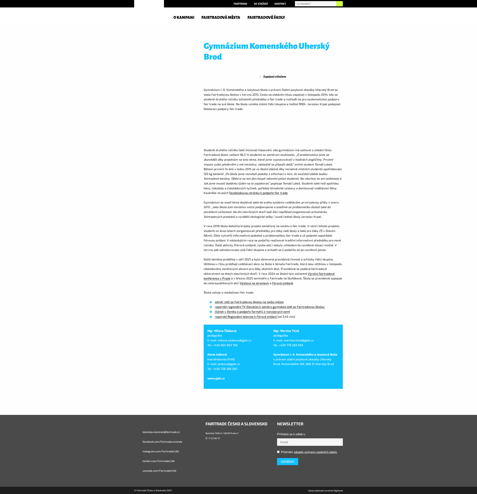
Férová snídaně (282, 283)
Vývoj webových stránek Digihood (325, 490)
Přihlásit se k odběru (291, 434)
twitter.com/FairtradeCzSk (158, 461)
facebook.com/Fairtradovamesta (162, 441)
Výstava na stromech (254, 283)
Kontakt (280, 3)
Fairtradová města (220, 17)
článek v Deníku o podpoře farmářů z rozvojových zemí (252, 311)
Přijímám (309, 452)
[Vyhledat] (339, 3)
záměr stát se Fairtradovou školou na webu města (249, 302)
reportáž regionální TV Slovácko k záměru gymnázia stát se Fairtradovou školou (270, 306)
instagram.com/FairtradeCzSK (160, 451)
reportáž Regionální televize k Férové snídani (246, 316)
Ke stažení (261, 3)
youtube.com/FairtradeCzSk (159, 470)
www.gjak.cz (216, 378)
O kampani (183, 17)
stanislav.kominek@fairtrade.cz (161, 432)
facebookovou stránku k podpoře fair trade (258, 193)
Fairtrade (240, 3)
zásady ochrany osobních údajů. (315, 452)
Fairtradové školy (266, 17)
